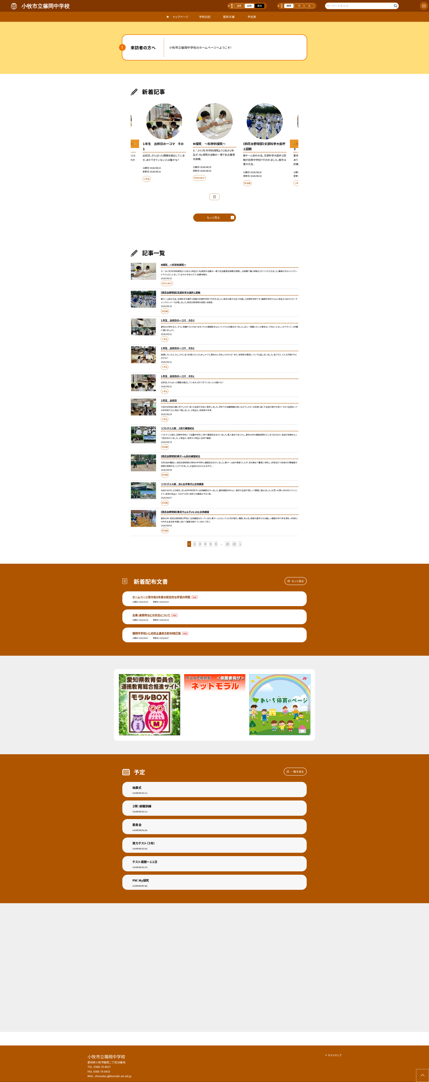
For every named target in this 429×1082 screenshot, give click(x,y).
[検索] (396, 5)
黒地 (259, 5)
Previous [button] (135, 144)
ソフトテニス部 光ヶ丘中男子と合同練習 (182, 484)
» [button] (240, 544)
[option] (214, 143)
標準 (289, 5)
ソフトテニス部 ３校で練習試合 (177, 428)
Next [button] (294, 144)
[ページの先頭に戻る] (422, 1075)
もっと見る (213, 217)
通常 (239, 5)
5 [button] (210, 544)
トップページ (180, 17)
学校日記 (204, 17)
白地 (249, 5)
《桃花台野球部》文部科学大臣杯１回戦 (180, 292)
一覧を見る (297, 771)
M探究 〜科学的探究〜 (173, 264)
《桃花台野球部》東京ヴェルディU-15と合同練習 (185, 511)
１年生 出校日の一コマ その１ (178, 376)
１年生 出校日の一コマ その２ (178, 348)
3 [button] (200, 544)
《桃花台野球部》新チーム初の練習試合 (180, 456)
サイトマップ (335, 1055)
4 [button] (205, 544)
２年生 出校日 (169, 400)
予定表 (252, 17)
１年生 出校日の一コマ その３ (178, 320)
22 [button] (234, 544)
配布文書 (229, 17)
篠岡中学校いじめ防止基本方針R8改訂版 (156, 633)
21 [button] (227, 544)
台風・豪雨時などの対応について (151, 615)
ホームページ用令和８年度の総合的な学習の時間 (161, 597)
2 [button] (194, 544)
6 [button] (216, 544)
